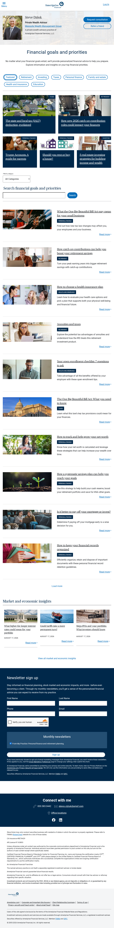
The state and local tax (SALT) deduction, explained (23, 122)
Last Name (64, 698)
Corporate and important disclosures (36, 902)
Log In (106, 4)
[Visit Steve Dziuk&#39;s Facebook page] (54, 820)
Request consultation (97, 19)
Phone (10, 708)
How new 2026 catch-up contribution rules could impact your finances (83, 122)
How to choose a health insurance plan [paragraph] (80, 287)
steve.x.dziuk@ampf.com (71, 806)
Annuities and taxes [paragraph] (69, 324)
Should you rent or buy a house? (56, 157)
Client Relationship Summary (63, 902)
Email (62, 708)
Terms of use (82, 902)
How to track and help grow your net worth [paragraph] (82, 436)
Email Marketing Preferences (39, 762)
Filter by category (8, 173)
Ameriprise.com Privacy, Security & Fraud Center (25, 768)
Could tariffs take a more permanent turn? (52, 628)
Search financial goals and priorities (32, 188)
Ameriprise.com (13, 902)
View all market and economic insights (57, 658)
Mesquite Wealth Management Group (43, 26)
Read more (104, 234)
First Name (12, 698)
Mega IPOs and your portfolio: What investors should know (91, 628)
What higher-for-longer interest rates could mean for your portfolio (20, 629)
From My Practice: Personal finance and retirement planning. (38, 744)
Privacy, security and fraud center (21, 905)
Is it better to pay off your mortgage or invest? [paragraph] (84, 511)
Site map (55, 905)
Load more (57, 586)
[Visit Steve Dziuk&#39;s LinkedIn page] (60, 820)
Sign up (56, 754)
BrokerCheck (17, 835)
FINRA (57, 774)
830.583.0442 (44, 806)
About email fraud (43, 905)
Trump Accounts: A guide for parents (17, 157)
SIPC (65, 774)
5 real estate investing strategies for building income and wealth (93, 159)
